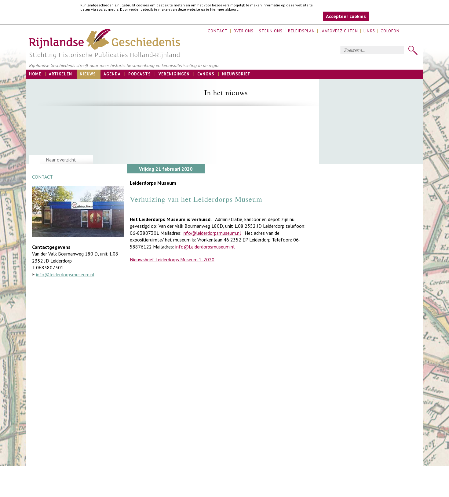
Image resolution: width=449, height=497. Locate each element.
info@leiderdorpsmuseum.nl (65, 274)
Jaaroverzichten (339, 31)
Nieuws (88, 74)
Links (369, 31)
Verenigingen (174, 74)
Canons (205, 74)
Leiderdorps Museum (153, 183)
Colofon (390, 31)
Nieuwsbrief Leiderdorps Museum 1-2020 (172, 259)
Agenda (112, 74)
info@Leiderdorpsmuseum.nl (205, 247)
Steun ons (271, 31)
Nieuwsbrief (236, 74)
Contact (218, 31)
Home (35, 74)
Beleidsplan (301, 31)
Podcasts (139, 74)
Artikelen (60, 74)
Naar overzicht (61, 160)
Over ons (243, 31)
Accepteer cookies (346, 16)
